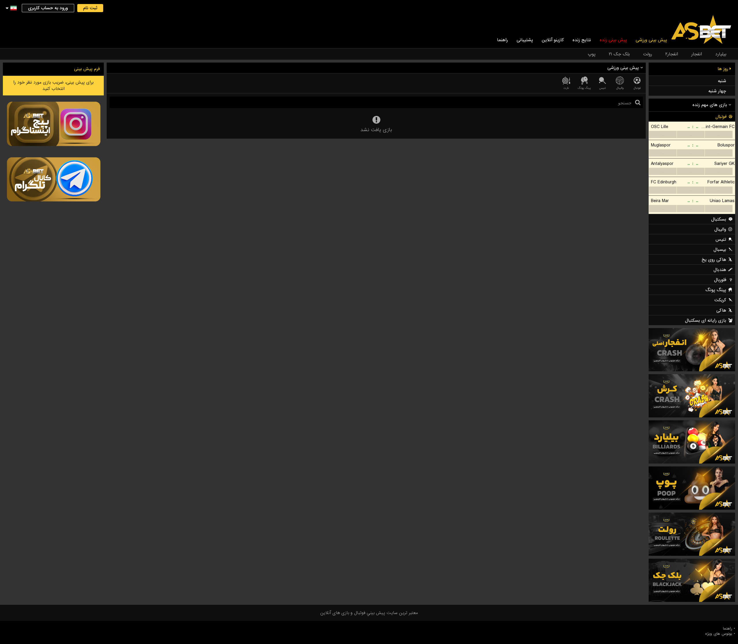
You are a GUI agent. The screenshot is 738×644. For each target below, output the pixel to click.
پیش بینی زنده (613, 40)
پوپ (592, 54)
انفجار (696, 54)
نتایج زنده (582, 40)
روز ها (724, 68)
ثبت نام (90, 8)
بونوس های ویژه (718, 634)
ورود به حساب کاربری (48, 8)
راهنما (502, 40)
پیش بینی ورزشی (651, 40)
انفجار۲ (671, 54)
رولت (647, 54)
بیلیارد (720, 54)
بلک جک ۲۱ (619, 54)
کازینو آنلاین (553, 40)
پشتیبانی (525, 40)
